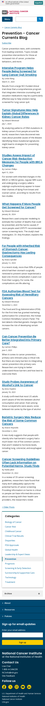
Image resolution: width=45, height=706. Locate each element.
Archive (8, 593)
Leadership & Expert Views (17, 554)
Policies (8, 616)
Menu (7, 19)
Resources (9, 609)
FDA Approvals (12, 545)
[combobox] (26, 19)
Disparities (10, 540)
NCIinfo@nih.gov (10, 672)
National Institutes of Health (13, 696)
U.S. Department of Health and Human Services (21, 693)
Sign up (22, 642)
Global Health (11, 549)
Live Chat (6, 666)
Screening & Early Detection (18, 568)
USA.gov (5, 702)
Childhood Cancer (13, 531)
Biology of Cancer (13, 522)
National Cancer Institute (12, 699)
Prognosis (10, 563)
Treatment (10, 582)
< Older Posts (8, 507)
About (7, 603)
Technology (10, 577)
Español (38, 3)
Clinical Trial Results (14, 536)
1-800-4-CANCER (10, 669)
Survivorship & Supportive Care (19, 572)
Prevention (10, 559)
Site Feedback (8, 675)
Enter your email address (13, 630)
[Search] (40, 19)
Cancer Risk (10, 526)
